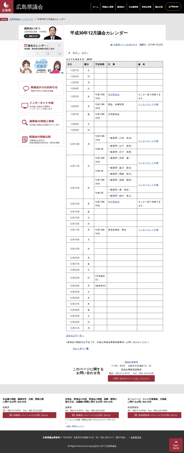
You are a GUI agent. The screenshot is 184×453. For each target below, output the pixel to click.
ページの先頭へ (176, 445)
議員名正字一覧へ (75, 335)
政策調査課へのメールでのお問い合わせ (157, 415)
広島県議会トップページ (21, 19)
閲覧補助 (175, 7)
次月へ (85, 52)
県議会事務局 (131, 362)
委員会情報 (146, 7)
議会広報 (159, 7)
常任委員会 (113, 94)
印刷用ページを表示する (125, 45)
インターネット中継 (148, 104)
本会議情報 (133, 7)
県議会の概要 (108, 7)
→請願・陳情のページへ (74, 426)
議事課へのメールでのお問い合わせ (93, 415)
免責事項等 (136, 437)
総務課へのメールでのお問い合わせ (30, 415)
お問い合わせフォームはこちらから (131, 378)
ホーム (95, 7)
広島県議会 (29, 6)
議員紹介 (121, 7)
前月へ (76, 52)
